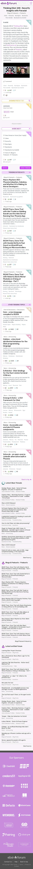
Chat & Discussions (9, 309)
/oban (5, 15)
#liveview (20, 439)
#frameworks (17, 410)
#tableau (22, 441)
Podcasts (23, 13)
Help (16, 862)
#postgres (18, 15)
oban (7, 138)
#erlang (5, 257)
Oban (13, 483)
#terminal (15, 385)
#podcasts (25, 15)
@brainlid (6, 112)
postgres (9, 144)
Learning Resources (7, 666)
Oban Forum (26, 557)
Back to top (25, 479)
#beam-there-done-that (10, 228)
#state (10, 412)
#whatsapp (18, 291)
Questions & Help (6, 520)
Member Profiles (20, 491)
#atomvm (11, 257)
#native (5, 412)
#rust (10, 385)
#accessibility (7, 441)
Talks (15, 666)
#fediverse (12, 469)
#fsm (4, 326)
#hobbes (5, 358)
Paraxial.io (19, 49)
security (8, 141)
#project (18, 469)
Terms (21, 864)
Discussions (20, 309)
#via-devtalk (9, 17)
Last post (8, 162)
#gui (24, 410)
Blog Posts (15, 652)
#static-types (7, 324)
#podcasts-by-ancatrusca (16, 226)
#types (24, 324)
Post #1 (7, 117)
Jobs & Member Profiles (8, 491)
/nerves (5, 410)
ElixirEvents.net (11, 45)
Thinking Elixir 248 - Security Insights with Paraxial (16, 9)
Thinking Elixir (18, 26)
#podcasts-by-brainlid (20, 17)
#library (5, 356)
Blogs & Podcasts (12, 13)
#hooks (26, 439)
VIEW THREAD (25, 168)
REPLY (5, 168)
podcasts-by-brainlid (12, 150)
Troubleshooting (16, 520)
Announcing (12, 337)
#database (12, 356)
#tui (20, 385)
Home (7, 153)
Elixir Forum (17, 646)
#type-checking (16, 324)
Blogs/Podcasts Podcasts (22, 641)
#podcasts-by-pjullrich (16, 196)
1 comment (8, 81)
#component (15, 441)
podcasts (9, 147)
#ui (15, 439)
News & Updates (10, 505)
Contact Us (8, 862)
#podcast (11, 291)
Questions (15, 525)
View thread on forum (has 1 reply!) (15, 135)
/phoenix (5, 226)
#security (11, 15)
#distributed (19, 356)
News (5, 337)
